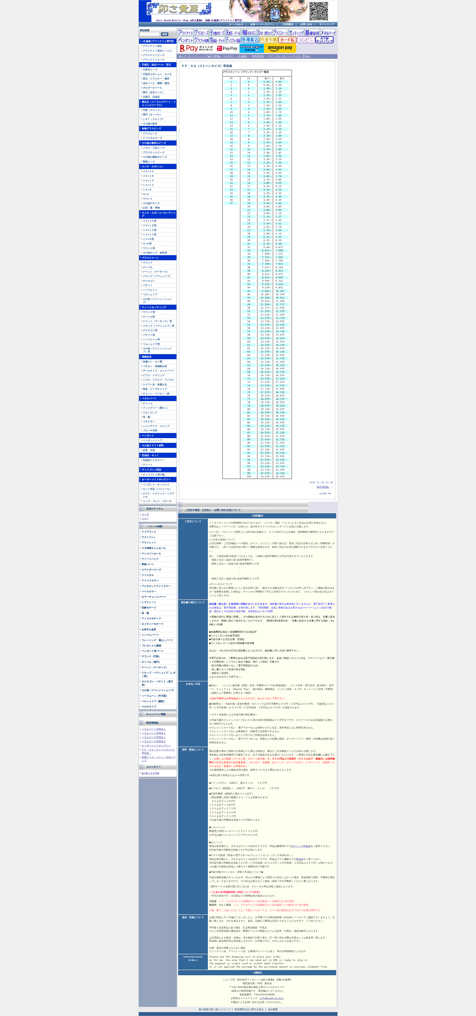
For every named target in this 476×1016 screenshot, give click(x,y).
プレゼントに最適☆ (152, 645)
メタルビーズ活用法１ (154, 737)
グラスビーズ (150, 133)
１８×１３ (148, 180)
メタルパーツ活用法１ (154, 729)
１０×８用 (148, 239)
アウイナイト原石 (152, 46)
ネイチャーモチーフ (152, 624)
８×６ (146, 194)
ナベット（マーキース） (156, 271)
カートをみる (236, 24)
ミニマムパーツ (150, 634)
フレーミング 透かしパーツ (157, 640)
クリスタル (148, 575)
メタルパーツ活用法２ (154, 733)
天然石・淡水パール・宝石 (156, 64)
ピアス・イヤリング (154, 375)
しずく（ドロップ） (154, 119)
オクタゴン (149, 280)
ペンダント (148, 435)
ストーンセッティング (154, 307)
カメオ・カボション (153, 166)
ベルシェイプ (150, 294)
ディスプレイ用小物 (154, 474)
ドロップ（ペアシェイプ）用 (158, 325)
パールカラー (149, 591)
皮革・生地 (149, 450)
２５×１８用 (149, 225)
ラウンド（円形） (151, 656)
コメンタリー (153, 766)
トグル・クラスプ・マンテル (158, 379)
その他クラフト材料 (153, 445)
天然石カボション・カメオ (157, 74)
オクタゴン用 (150, 330)
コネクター (149, 421)
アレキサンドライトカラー (156, 586)
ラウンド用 (149, 248)
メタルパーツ (149, 398)
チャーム (147, 403)
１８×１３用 (149, 230)
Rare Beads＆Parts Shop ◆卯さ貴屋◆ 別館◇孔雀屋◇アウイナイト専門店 (199, 20)
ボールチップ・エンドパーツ (158, 370)
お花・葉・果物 (151, 207)
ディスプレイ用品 (151, 469)
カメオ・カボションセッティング (159, 214)
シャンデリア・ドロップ (156, 426)
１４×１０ (148, 185)
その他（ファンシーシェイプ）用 (157, 350)
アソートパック (150, 558)
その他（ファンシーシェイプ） (157, 301)
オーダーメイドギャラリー (156, 479)
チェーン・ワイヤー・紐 (156, 393)
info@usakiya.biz (272, 998)
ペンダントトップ (152, 440)
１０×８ (147, 189)
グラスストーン (150, 257)
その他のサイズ (151, 203)
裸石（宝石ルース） (154, 92)
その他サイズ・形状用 (155, 252)
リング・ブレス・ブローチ (157, 501)
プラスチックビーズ (154, 152)
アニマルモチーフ (151, 618)
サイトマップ (326, 24)
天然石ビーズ (150, 69)
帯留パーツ (148, 564)
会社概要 (273, 1009)
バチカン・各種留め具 (155, 366)
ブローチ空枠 (150, 430)
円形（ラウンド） (152, 110)
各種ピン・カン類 (152, 361)
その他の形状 (150, 123)
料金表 (299, 859)
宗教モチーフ (149, 607)
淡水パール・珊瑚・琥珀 (156, 83)
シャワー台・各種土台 (155, 384)
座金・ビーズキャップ (155, 388)
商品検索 (144, 30)
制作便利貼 (152, 722)
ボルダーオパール (152, 87)
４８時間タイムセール (154, 548)
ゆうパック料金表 (301, 846)
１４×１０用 (149, 234)
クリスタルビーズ (152, 138)
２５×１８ (148, 175)
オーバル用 (149, 316)
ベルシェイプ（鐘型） (154, 701)
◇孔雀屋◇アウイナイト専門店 (158, 41)
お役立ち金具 (149, 629)
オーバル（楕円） (151, 662)
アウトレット (149, 542)
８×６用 (147, 243)
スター (145, 518)
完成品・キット (150, 455)
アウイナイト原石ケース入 (157, 50)
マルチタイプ (149, 706)
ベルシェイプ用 (151, 344)
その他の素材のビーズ (154, 143)
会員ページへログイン (262, 24)
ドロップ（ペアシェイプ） (157, 276)
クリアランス (149, 531)
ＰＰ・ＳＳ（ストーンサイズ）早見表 (290, 56)
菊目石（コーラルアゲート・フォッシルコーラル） (159, 103)
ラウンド (147, 198)
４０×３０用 (149, 220)
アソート (147, 464)
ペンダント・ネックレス (156, 484)
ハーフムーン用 (151, 339)
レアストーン (149, 602)
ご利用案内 (287, 24)
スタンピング (150, 412)
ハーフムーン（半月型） (155, 695)
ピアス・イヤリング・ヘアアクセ (158, 495)
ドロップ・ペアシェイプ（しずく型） (159, 674)
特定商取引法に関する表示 (248, 1009)
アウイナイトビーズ (154, 55)
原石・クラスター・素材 (156, 78)
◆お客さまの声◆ (150, 773)
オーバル (147, 267)
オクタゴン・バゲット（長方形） (157, 683)
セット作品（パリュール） (157, 489)
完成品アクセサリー (154, 460)
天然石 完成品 (151, 96)
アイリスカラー (150, 580)
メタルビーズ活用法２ (154, 741)
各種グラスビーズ (151, 128)
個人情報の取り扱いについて (214, 1009)
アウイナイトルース (154, 59)
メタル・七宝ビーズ (154, 147)
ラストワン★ (148, 537)
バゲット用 (149, 335)
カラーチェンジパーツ (154, 596)
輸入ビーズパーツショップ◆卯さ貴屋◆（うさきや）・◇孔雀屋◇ (213, 56)
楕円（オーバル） (152, 114)
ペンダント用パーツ (152, 651)
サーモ (145, 514)
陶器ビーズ (149, 161)
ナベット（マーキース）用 (157, 321)
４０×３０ (148, 171)
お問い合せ (306, 24)
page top (326, 493)
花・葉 (146, 417)
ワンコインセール (151, 553)
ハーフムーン (150, 290)
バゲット (147, 285)
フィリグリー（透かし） (156, 407)
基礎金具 (147, 356)
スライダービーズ (151, 569)
